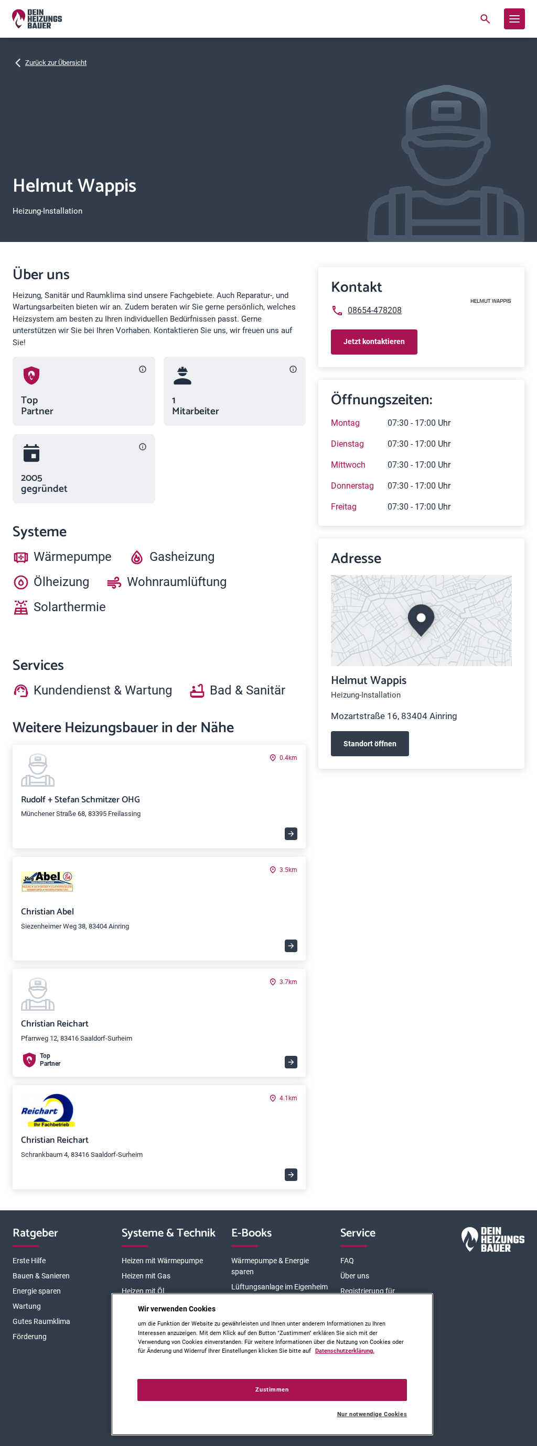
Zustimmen (271, 1389)
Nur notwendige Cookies (372, 1414)
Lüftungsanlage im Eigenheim (279, 1287)
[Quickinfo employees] (293, 369)
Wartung (27, 1306)
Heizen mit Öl (143, 1291)
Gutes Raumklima (41, 1321)
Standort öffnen (369, 743)
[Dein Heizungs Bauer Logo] (492, 1241)
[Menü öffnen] (514, 18)
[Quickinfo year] (142, 446)
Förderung (30, 1336)
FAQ (347, 1260)
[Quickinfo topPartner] (142, 369)
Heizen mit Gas (146, 1276)
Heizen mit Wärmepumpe (162, 1260)
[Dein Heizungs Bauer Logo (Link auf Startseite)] (37, 19)
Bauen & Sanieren (41, 1276)
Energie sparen (37, 1291)
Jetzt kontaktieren (374, 341)
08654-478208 (375, 310)
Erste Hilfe (29, 1260)
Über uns (354, 1276)
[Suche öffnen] (485, 18)
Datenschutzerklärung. (344, 1350)
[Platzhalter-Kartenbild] (421, 620)
